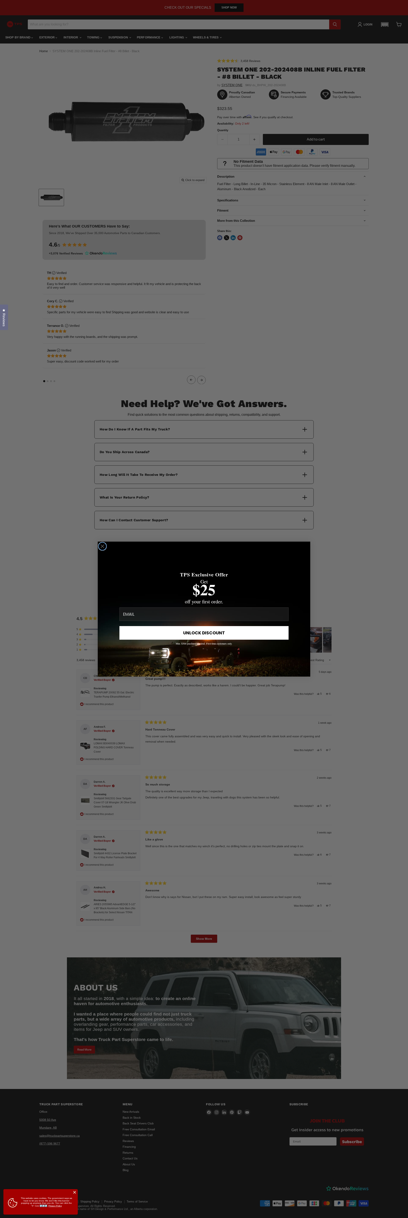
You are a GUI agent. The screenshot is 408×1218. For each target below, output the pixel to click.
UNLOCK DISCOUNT (204, 633)
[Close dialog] (102, 546)
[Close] (74, 1192)
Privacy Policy (55, 1206)
